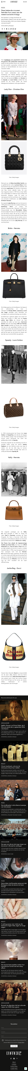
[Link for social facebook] (11, 1059)
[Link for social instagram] (14, 1059)
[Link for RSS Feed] (17, 1058)
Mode (3, 7)
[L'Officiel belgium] (14, 2)
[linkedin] (9, 29)
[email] (2, 29)
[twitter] (11, 29)
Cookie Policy (14, 1068)
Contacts (14, 1064)
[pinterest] (7, 29)
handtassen (7, 60)
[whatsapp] (13, 29)
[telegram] (15, 29)
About (14, 1062)
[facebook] (4, 29)
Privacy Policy (21, 1042)
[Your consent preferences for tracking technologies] (25, 1068)
